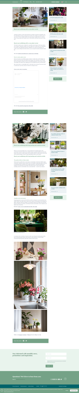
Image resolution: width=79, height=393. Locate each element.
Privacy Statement (52, 362)
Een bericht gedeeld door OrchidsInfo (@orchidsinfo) (26, 101)
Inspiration (15, 7)
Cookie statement (23, 386)
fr (45, 386)
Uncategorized (15, 123)
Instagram (20, 334)
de (43, 386)
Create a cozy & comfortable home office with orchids (27, 206)
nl (40, 386)
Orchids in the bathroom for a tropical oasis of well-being (28, 53)
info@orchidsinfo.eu (20, 379)
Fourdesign (64, 386)
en (42, 386)
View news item (53, 20)
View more (57, 78)
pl (46, 386)
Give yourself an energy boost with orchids (25, 105)
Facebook (24, 334)
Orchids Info (15, 2)
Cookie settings (31, 386)
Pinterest (29, 334)
